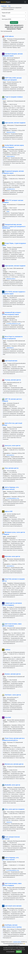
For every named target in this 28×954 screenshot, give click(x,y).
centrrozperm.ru (10, 455)
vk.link (7, 211)
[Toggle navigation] (25, 2)
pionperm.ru (9, 822)
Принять (19, 951)
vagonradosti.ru (10, 347)
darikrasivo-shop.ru (10, 132)
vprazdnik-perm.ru (10, 189)
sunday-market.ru (10, 156)
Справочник (4, 6)
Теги (9, 6)
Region (5, 2)
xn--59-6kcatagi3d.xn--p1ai (12, 498)
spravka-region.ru (17, 941)
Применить (14, 22)
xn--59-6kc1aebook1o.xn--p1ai (13, 323)
